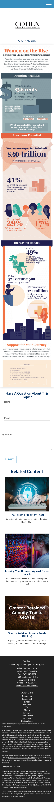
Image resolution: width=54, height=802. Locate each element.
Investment (27, 699)
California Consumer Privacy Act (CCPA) (22, 758)
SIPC (26, 773)
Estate (27, 701)
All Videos (27, 718)
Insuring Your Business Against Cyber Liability (27, 573)
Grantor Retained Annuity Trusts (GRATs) (27, 635)
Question (7, 434)
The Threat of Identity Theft (27, 514)
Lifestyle (27, 712)
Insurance (27, 704)
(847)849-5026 (28, 40)
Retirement (27, 696)
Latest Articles (27, 715)
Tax (27, 707)
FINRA (21, 773)
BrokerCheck (6, 726)
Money (27, 710)
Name (7, 401)
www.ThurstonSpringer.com (17, 787)
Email (7, 418)
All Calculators (27, 721)
